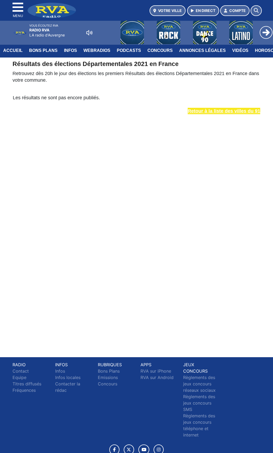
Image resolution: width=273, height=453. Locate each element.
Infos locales (68, 377)
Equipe (19, 377)
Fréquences (24, 390)
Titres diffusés (27, 383)
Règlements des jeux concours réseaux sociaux (199, 384)
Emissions (108, 377)
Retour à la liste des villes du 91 (224, 111)
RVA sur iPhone (155, 371)
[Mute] (89, 33)
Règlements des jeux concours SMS (199, 403)
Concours (160, 50)
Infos (70, 50)
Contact (21, 371)
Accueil (13, 50)
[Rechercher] (256, 10)
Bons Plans (43, 50)
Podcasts (129, 50)
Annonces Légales (202, 50)
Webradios (96, 50)
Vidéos (240, 50)
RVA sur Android (157, 377)
